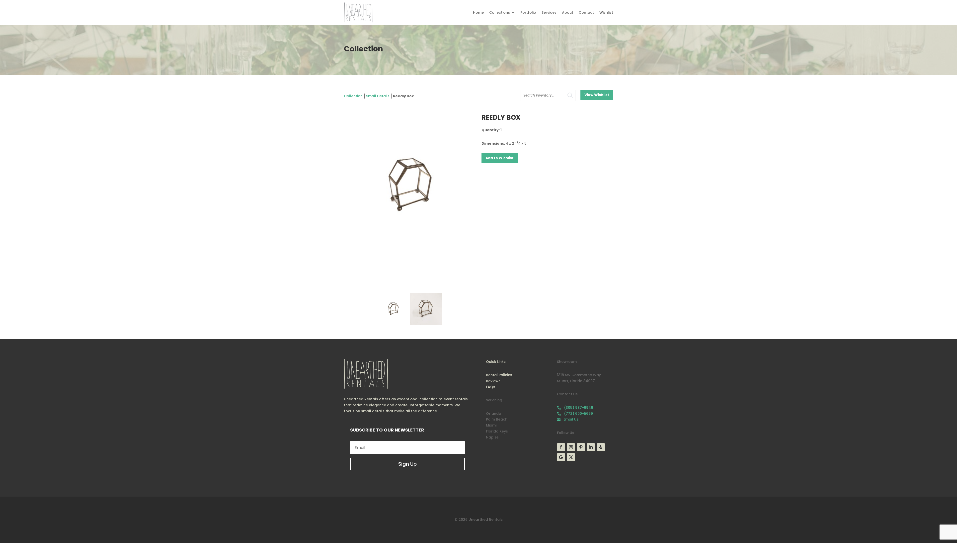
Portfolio (528, 12)
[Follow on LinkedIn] (591, 447)
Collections (499, 12)
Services (549, 12)
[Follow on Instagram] (571, 447)
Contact (586, 12)
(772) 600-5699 (575, 413)
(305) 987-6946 (575, 407)
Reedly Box (403, 96)
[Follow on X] (571, 457)
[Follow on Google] (561, 457)
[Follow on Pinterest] (581, 447)
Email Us (567, 419)
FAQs (490, 386)
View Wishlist (596, 94)
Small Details (378, 96)
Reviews (493, 380)
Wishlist (606, 12)
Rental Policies (499, 374)
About (567, 12)
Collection (353, 96)
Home (478, 12)
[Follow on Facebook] (561, 447)
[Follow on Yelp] (601, 447)
